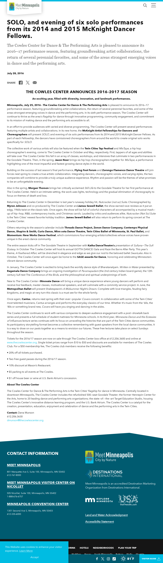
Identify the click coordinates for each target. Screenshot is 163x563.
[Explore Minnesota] (99, 500)
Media (129, 554)
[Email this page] (35, 82)
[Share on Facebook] (21, 82)
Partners (119, 554)
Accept (34, 557)
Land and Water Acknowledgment (106, 515)
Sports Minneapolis (103, 554)
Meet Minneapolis (24, 465)
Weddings (76, 554)
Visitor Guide (149, 558)
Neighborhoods (103, 548)
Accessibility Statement (99, 521)
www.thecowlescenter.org (22, 342)
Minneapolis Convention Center (38, 504)
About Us (140, 554)
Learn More (26, 550)
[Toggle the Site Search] (145, 5)
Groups (87, 554)
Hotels (84, 548)
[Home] (24, 7)
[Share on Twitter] (28, 82)
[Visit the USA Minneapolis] (128, 500)
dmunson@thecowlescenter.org (25, 420)
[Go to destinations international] (103, 473)
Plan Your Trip (127, 548)
